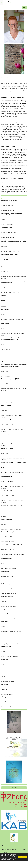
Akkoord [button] (22, 856)
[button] (26, 712)
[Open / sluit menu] (26, 2)
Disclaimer (3, 845)
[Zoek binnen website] (1, 2)
